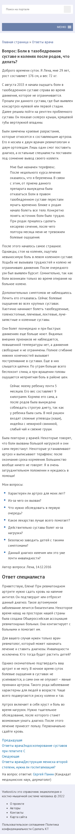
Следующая (10, 756)
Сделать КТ (40, 829)
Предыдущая (12, 740)
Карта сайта (18, 817)
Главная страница (15, 42)
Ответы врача (42, 42)
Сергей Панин (43, 774)
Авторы (15, 808)
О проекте (17, 804)
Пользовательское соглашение (23, 824)
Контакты (16, 812)
